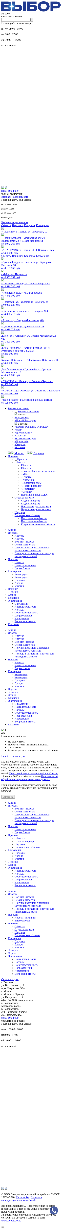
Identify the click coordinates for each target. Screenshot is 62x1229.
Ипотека (13, 532)
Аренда (19, 583)
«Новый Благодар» (25, 420)
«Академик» (22, 417)
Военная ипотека (24, 541)
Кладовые (29, 225)
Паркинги (17, 225)
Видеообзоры (22, 568)
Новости (13, 559)
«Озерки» (20, 444)
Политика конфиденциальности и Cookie (21, 1199)
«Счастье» (20, 435)
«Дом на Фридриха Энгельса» (32, 426)
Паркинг (13, 588)
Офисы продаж (10, 979)
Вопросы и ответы (25, 621)
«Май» (18, 429)
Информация (22, 618)
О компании (15, 600)
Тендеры (13, 591)
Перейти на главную (13, 756)
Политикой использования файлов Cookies (33, 773)
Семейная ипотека (25, 544)
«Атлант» (20, 447)
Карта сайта (22, 1197)
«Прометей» (21, 441)
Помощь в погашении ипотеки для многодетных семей (34, 555)
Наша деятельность (25, 606)
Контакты (13, 624)
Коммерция (42, 225)
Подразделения (23, 615)
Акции (12, 529)
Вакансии (13, 597)
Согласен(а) (8, 797)
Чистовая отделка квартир (36, 506)
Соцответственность (26, 612)
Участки (19, 586)
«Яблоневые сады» (25, 438)
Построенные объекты (27, 515)
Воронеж (38, 453)
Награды (19, 609)
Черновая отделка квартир (36, 509)
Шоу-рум (20, 512)
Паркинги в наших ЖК (34, 494)
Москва (19, 453)
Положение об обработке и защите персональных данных (29, 778)
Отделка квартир (24, 497)
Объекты (6, 225)
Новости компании (25, 565)
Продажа (20, 580)
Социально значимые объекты (38, 524)
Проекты (13, 456)
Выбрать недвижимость (14, 196)
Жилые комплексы (18, 408)
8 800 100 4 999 (10, 1017)
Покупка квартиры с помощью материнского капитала (32, 549)
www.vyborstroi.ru (11, 1220)
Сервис (12, 594)
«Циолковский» (24, 432)
